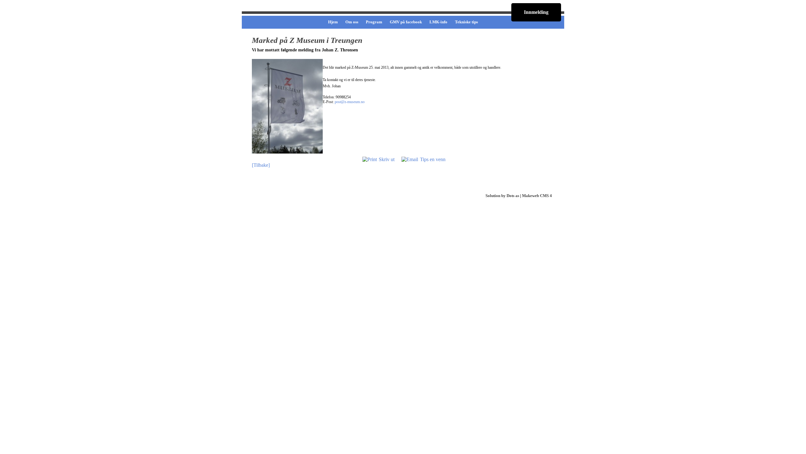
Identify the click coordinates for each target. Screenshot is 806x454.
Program (374, 22)
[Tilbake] (261, 165)
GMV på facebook (406, 22)
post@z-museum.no (350, 102)
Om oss (351, 22)
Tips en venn (433, 159)
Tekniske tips (466, 22)
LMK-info (438, 22)
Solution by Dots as (502, 195)
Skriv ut (386, 159)
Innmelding (536, 12)
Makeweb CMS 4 (537, 195)
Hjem (333, 22)
